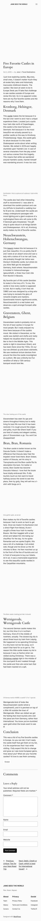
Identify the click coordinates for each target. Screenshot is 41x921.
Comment (8, 795)
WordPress (17, 916)
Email (5, 830)
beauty (10, 248)
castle (9, 116)
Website (6, 840)
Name (5, 820)
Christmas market (10, 658)
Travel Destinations (28, 72)
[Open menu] (36, 4)
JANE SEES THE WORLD (18, 4)
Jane (18, 72)
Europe (7, 762)
